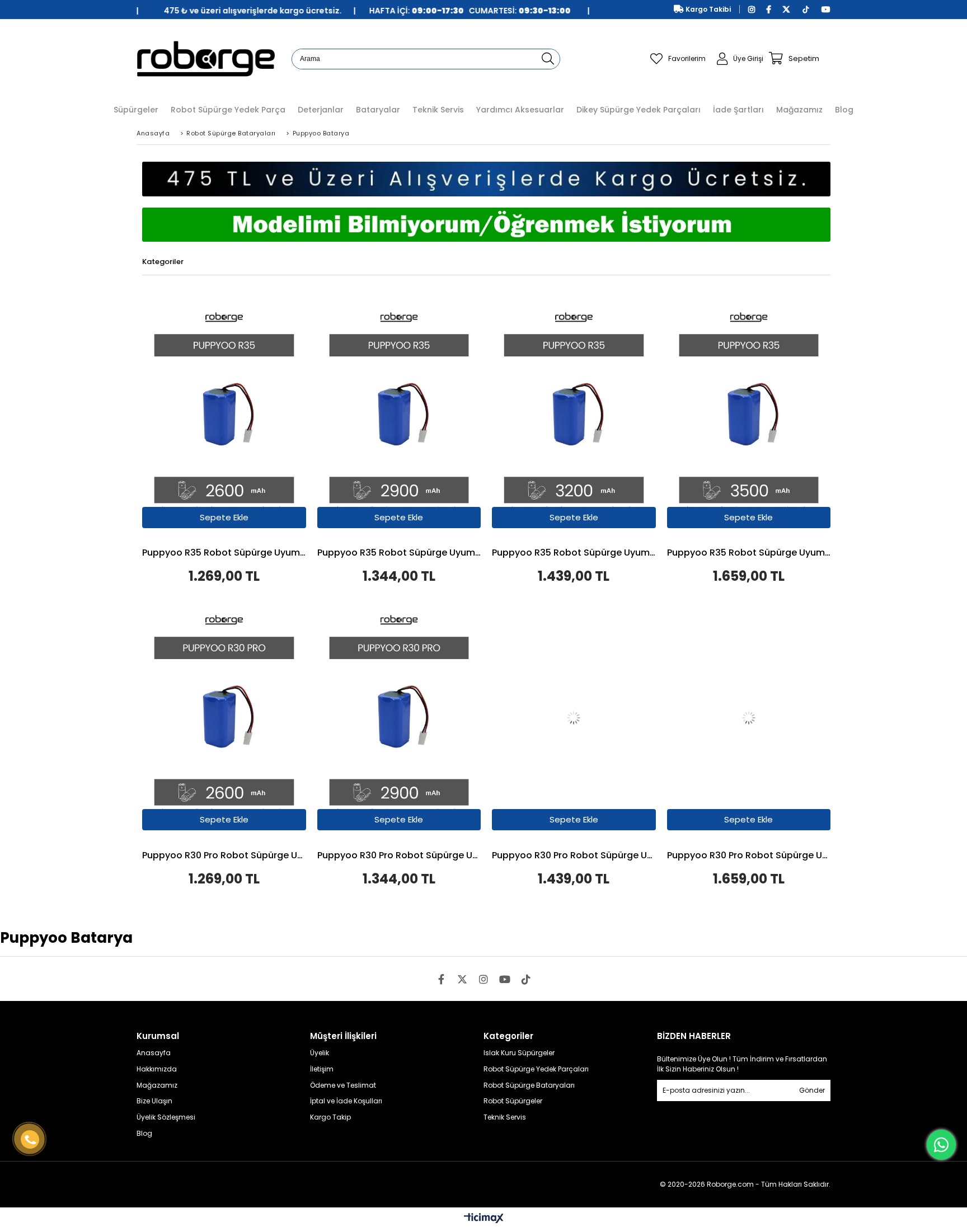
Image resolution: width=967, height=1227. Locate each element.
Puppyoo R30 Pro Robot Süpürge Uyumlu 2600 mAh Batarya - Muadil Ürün (224, 856)
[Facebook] (441, 979)
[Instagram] (483, 979)
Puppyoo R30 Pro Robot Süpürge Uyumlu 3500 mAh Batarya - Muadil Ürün (749, 856)
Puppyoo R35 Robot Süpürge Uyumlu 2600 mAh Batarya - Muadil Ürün (224, 553)
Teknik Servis (505, 1117)
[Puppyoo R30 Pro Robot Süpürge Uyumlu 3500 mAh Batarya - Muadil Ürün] (749, 718)
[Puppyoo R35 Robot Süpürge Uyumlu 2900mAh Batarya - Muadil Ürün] (399, 416)
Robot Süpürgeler (513, 1101)
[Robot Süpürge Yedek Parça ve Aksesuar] (206, 58)
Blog (144, 1133)
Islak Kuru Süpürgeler (519, 1053)
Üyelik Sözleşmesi (166, 1117)
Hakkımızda (157, 1069)
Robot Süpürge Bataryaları (529, 1085)
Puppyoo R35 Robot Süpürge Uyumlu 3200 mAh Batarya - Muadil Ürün (574, 553)
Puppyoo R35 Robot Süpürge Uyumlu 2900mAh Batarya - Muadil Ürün (399, 553)
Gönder (812, 1090)
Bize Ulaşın (154, 1101)
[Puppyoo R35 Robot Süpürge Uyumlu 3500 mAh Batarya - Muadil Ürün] (749, 416)
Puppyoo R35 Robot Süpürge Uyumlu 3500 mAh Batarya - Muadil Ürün (749, 553)
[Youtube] (504, 979)
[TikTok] (526, 979)
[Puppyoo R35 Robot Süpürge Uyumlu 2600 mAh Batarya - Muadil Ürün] (224, 416)
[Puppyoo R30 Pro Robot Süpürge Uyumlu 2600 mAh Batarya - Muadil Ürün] (224, 718)
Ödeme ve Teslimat (343, 1085)
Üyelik (319, 1053)
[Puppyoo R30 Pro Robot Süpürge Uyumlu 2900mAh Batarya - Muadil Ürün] (399, 718)
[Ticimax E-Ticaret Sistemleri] (484, 1218)
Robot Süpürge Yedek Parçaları (536, 1069)
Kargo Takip (330, 1117)
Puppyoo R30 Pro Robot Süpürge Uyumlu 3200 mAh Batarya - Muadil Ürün (574, 856)
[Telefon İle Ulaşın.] (30, 1139)
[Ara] (548, 59)
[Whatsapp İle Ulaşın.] (941, 1145)
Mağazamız (157, 1085)
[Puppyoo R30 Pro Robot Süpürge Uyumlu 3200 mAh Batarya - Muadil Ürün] (574, 718)
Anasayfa (154, 1053)
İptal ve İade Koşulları (346, 1101)
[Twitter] (462, 979)
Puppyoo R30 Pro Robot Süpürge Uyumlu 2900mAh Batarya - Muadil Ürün (399, 856)
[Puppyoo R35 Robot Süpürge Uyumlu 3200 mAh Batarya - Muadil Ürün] (574, 416)
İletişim (322, 1069)
